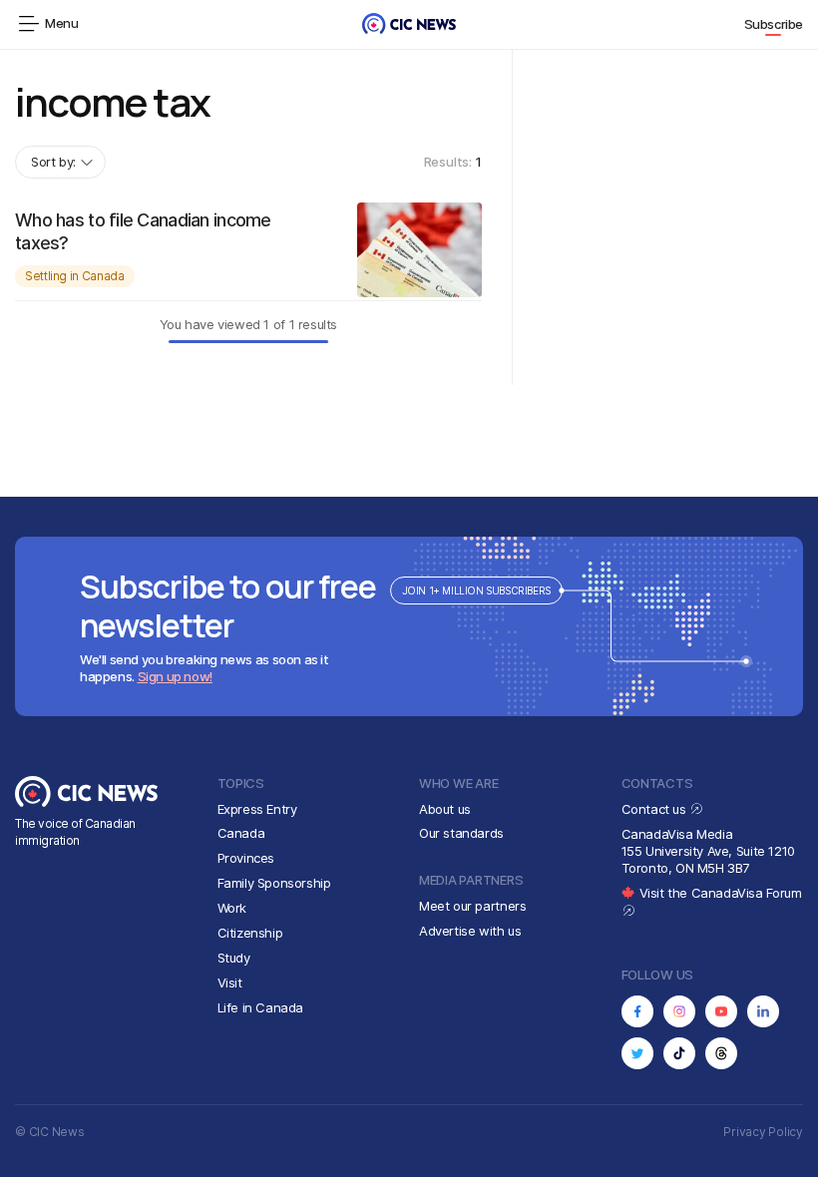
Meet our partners (472, 906)
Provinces (246, 858)
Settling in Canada (75, 275)
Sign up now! (175, 676)
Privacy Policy (763, 1131)
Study (233, 958)
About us (445, 809)
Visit (229, 982)
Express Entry (257, 809)
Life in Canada (260, 1007)
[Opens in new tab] (637, 1011)
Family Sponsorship (274, 883)
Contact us (655, 809)
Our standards (461, 833)
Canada (241, 833)
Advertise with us (470, 931)
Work (231, 908)
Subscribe (774, 24)
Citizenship (250, 933)
